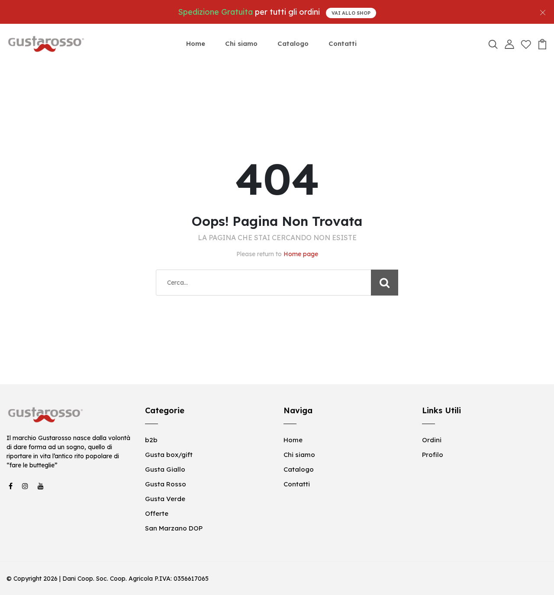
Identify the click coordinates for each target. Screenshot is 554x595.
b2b (151, 440)
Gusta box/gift (169, 454)
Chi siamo (241, 43)
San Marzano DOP (174, 528)
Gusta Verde (165, 499)
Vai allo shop (351, 13)
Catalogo (293, 43)
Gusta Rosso (165, 484)
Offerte (156, 513)
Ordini (431, 440)
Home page (300, 254)
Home (195, 43)
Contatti (343, 43)
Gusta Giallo (165, 469)
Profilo (432, 454)
